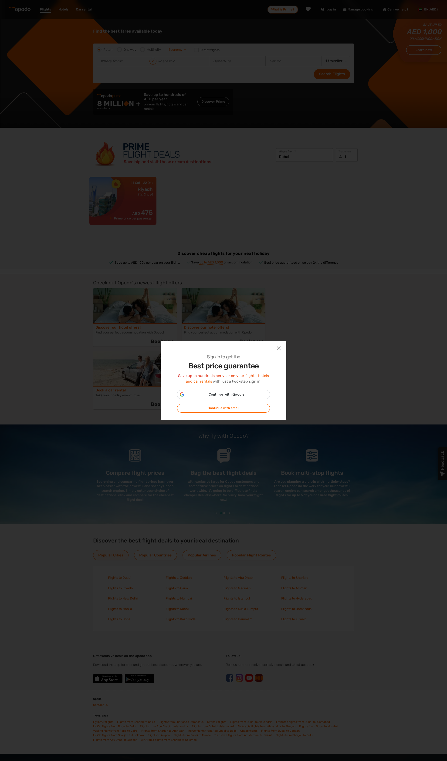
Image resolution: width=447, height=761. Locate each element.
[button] (278, 348)
